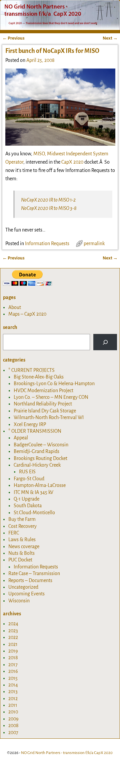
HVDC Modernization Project (43, 390)
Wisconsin (19, 600)
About (14, 307)
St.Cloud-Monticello (34, 512)
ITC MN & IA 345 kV (33, 492)
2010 (13, 711)
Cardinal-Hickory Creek (37, 465)
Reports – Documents (30, 580)
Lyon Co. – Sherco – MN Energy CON (51, 397)
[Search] (105, 342)
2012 (13, 698)
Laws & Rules (22, 539)
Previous (13, 38)
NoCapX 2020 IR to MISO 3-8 (49, 208)
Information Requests (47, 243)
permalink (94, 243)
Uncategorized (23, 587)
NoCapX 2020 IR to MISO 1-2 (48, 200)
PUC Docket (20, 559)
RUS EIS (27, 471)
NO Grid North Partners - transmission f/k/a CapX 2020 (67, 753)
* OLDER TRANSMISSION (34, 431)
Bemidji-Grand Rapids (36, 451)
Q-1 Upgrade (26, 499)
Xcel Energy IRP (30, 424)
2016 (13, 671)
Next (110, 38)
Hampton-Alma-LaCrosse (40, 485)
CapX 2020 (72, 162)
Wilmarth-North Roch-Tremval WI (49, 417)
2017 (13, 664)
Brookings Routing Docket (40, 458)
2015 (13, 678)
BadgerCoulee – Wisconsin (41, 444)
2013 (13, 691)
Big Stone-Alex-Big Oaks (39, 377)
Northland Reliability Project (43, 403)
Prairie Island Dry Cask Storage (45, 410)
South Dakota (28, 505)
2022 (13, 637)
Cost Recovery (22, 526)
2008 (13, 725)
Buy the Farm (22, 519)
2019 (13, 651)
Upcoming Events (26, 593)
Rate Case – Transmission (34, 573)
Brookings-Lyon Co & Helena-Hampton (54, 383)
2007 (13, 732)
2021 (13, 644)
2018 (13, 657)
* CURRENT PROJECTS (31, 370)
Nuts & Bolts (21, 553)
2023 (13, 630)
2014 (13, 684)
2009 (13, 718)
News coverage (23, 546)
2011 (12, 705)
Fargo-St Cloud (29, 478)
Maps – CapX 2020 (27, 314)
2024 (13, 623)
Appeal (21, 437)
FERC (13, 532)
